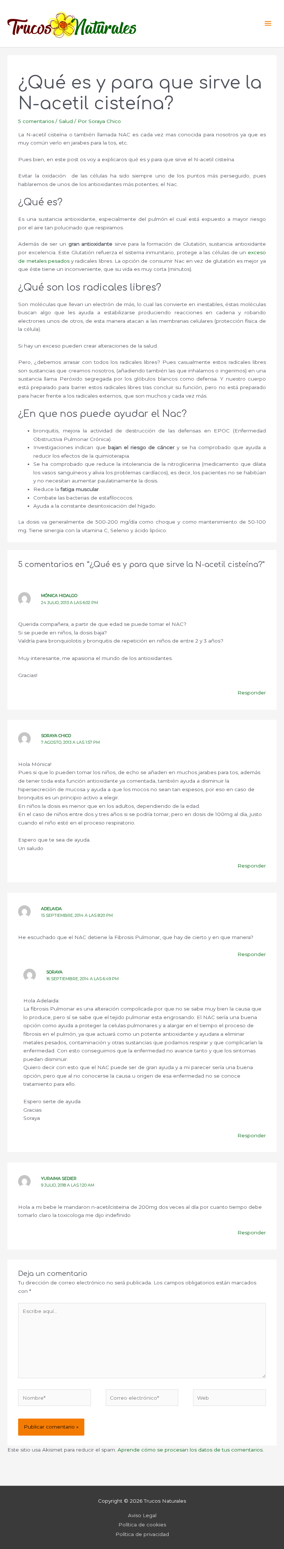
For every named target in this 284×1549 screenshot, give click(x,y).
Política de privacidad (142, 1534)
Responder (251, 693)
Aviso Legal (142, 1515)
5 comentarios (36, 121)
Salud (66, 121)
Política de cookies (142, 1525)
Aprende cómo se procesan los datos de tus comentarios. (191, 1450)
